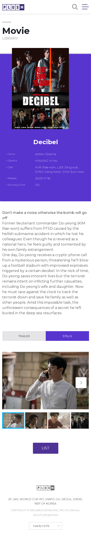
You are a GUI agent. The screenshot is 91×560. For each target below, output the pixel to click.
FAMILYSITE (41, 526)
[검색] (75, 7)
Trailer (24, 336)
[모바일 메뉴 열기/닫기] (85, 6)
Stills (67, 336)
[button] (81, 382)
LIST (45, 448)
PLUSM (13, 7)
